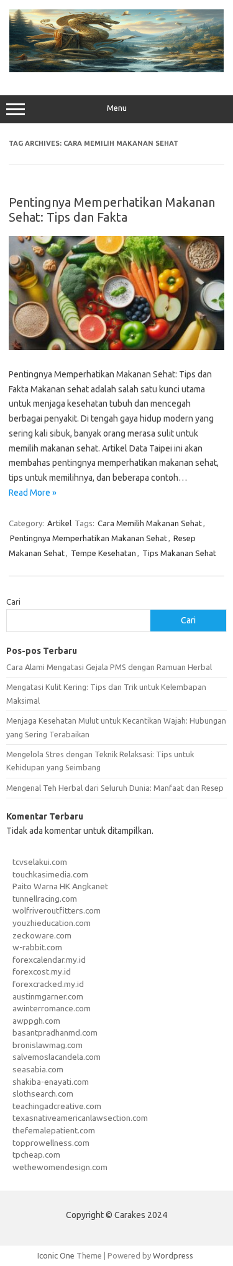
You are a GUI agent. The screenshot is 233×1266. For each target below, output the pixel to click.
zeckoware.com (41, 935)
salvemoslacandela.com (56, 1057)
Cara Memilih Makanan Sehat (150, 523)
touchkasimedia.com (50, 874)
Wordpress (173, 1255)
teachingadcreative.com (56, 1106)
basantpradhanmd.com (55, 1032)
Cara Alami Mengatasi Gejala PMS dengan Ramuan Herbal (109, 667)
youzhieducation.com (51, 923)
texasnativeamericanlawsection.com (80, 1118)
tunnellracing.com (44, 899)
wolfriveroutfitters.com (56, 910)
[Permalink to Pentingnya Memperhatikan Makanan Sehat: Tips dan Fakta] (116, 347)
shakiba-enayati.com (50, 1082)
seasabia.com (37, 1069)
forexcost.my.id (41, 971)
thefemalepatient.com (53, 1130)
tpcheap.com (36, 1155)
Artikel (59, 523)
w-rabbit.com (37, 947)
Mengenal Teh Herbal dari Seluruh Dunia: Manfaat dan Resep (115, 787)
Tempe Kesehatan (103, 553)
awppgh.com (36, 1021)
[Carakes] (116, 69)
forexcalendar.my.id (49, 960)
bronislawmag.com (47, 1045)
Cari (13, 601)
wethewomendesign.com (59, 1167)
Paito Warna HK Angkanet (60, 886)
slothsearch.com (42, 1093)
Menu (117, 108)
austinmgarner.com (47, 996)
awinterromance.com (51, 1008)
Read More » (33, 493)
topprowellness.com (50, 1143)
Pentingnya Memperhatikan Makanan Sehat (88, 538)
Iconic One (56, 1255)
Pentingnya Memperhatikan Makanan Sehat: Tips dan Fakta (112, 209)
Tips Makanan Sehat (179, 553)
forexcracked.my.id (48, 984)
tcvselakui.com (39, 862)
